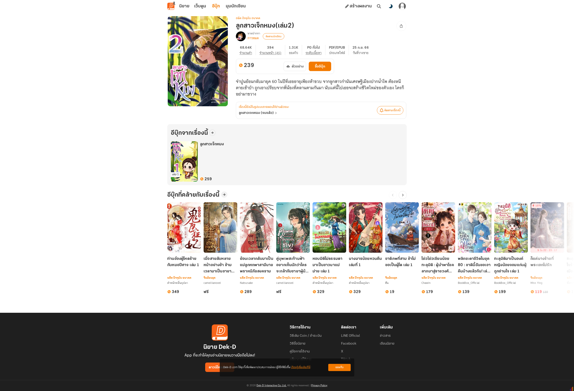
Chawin (426, 282)
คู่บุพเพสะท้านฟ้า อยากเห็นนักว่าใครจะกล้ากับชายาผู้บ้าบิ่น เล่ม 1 (292, 265)
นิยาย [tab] (184, 6)
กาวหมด (253, 38)
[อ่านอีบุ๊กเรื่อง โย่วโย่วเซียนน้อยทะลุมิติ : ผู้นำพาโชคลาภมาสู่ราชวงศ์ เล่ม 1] (438, 227)
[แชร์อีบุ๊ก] (401, 26)
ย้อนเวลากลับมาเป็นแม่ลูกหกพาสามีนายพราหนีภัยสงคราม (256, 265)
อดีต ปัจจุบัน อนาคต (248, 18)
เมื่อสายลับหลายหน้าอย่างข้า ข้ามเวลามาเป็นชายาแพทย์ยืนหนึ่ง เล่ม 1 (220, 265)
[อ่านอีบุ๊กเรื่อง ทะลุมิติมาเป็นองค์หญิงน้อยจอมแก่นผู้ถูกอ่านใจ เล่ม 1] (511, 227)
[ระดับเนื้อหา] (315, 50)
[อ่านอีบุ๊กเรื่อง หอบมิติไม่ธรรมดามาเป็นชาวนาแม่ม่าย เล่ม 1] (329, 227)
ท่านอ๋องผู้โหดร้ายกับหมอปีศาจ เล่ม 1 (183, 262)
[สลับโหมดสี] (390, 6)
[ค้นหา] (378, 6)
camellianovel (212, 282)
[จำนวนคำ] (247, 50)
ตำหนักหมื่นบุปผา (177, 282)
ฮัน (387, 282)
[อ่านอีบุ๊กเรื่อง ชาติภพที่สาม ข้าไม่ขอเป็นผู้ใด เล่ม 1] (402, 227)
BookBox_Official (469, 282)
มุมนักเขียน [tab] (236, 6)
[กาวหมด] (241, 36)
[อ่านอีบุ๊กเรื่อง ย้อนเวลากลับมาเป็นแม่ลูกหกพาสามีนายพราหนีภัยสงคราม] (257, 227)
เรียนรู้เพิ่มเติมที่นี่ (300, 367)
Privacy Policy (319, 385)
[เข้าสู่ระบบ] (402, 6)
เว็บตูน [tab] (200, 6)
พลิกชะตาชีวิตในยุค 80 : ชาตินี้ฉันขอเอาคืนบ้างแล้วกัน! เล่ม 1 (474, 265)
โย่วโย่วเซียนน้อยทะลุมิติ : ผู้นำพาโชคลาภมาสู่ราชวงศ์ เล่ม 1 (438, 265)
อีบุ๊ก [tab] (216, 6)
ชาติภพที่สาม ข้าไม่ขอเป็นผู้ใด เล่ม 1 (400, 262)
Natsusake (246, 282)
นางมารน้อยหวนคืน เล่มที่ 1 (365, 262)
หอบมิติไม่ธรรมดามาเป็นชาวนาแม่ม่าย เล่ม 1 (327, 265)
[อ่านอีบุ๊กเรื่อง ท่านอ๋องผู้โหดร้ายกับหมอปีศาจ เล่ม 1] (184, 227)
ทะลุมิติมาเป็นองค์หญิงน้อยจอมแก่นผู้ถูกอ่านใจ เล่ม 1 (510, 265)
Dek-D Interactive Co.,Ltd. (272, 385)
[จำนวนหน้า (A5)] (272, 50)
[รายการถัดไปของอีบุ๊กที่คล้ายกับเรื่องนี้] (403, 195)
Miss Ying (536, 282)
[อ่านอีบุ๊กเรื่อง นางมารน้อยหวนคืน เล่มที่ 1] (366, 227)
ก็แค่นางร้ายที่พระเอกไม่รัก (542, 262)
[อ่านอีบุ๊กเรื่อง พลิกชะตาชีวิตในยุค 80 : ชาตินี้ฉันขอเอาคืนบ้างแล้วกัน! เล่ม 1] (474, 227)
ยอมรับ (339, 367)
